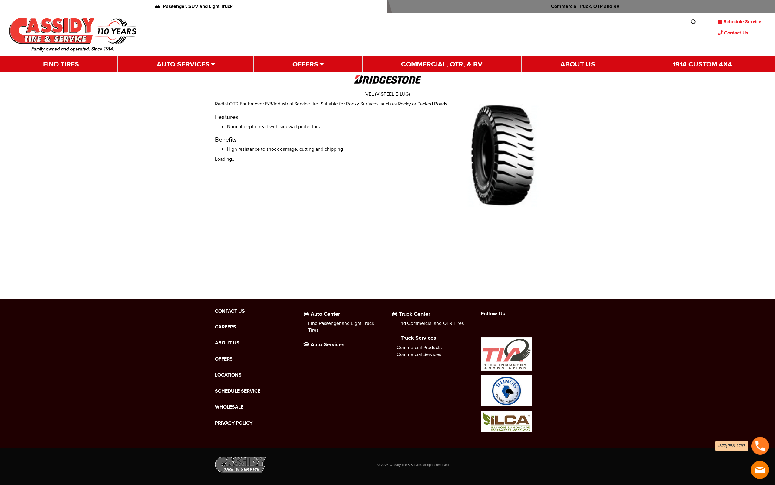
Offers (305, 64)
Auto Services (183, 64)
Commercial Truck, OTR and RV (585, 6)
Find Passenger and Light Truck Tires (341, 327)
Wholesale (229, 407)
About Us (577, 64)
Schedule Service (742, 21)
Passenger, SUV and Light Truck (198, 6)
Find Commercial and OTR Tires (430, 323)
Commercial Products (419, 347)
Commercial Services (419, 354)
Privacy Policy (233, 423)
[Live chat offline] (760, 470)
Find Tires (61, 64)
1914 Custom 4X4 (702, 64)
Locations (228, 375)
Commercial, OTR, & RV (442, 64)
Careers (225, 327)
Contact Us (736, 32)
